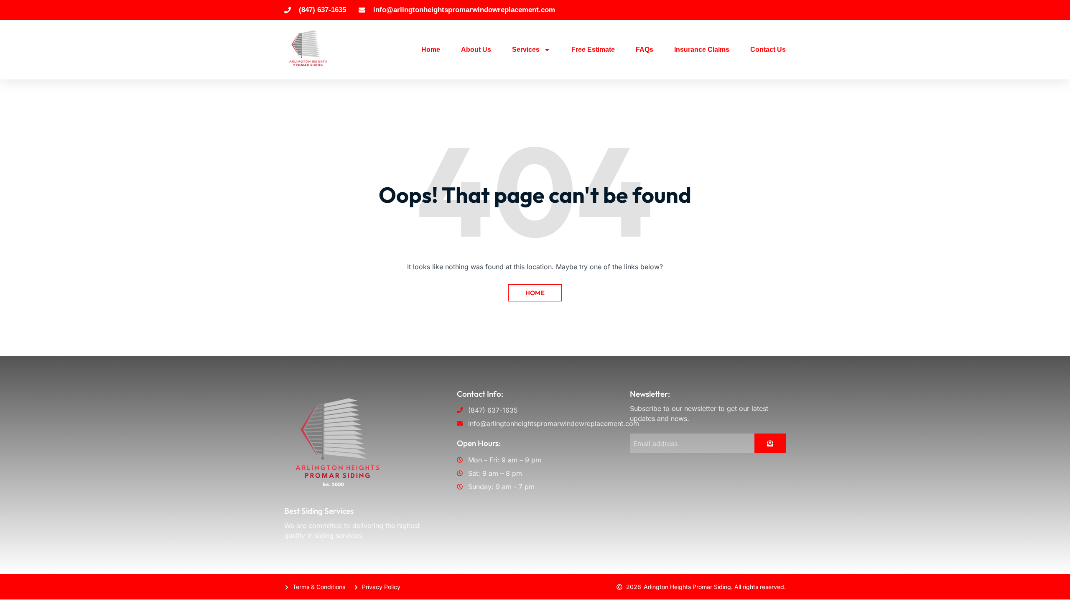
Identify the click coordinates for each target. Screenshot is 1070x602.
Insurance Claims (701, 49)
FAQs (644, 49)
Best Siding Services (319, 511)
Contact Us (768, 49)
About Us (476, 49)
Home (430, 49)
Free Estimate (593, 49)
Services (526, 49)
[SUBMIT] (770, 443)
